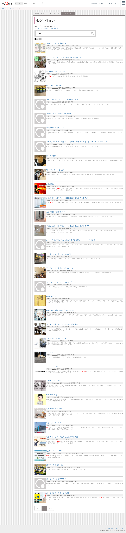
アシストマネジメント (58, 453)
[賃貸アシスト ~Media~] (40, 460)
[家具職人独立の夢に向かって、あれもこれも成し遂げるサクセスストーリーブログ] (40, 151)
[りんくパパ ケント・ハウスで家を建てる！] (40, 109)
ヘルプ (116, 528)
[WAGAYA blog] (40, 404)
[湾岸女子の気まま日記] (40, 474)
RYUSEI (54, 397)
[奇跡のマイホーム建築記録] (40, 53)
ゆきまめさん (55, 312)
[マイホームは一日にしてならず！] (40, 264)
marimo (54, 172)
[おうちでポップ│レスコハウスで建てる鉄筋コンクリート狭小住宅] (40, 250)
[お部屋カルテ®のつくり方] (40, 418)
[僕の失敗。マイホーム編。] (40, 81)
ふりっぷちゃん (56, 467)
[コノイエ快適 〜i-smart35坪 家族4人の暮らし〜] (40, 334)
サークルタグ (39, 13)
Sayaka (54, 284)
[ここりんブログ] (40, 376)
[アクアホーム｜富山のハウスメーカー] (40, 278)
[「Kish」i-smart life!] (40, 390)
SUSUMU (54, 144)
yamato (54, 341)
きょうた (54, 242)
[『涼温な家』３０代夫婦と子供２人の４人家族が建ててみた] (40, 235)
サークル (104, 528)
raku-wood (54, 355)
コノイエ (54, 327)
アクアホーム (55, 270)
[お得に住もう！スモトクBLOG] (40, 502)
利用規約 (111, 528)
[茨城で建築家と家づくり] (40, 137)
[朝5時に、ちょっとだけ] (40, 179)
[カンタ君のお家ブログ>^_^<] (40, 221)
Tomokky (54, 425)
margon (54, 74)
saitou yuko (55, 228)
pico (53, 298)
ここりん (54, 369)
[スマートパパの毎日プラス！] (40, 348)
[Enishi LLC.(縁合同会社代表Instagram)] (40, 320)
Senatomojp (55, 60)
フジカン (54, 214)
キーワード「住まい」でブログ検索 (46, 28)
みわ (53, 411)
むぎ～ (53, 439)
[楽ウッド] (40, 362)
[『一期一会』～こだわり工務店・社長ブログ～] (40, 67)
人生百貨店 (55, 186)
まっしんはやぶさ (56, 45)
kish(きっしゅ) (55, 383)
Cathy (53, 130)
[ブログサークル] (6, 3)
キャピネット (55, 116)
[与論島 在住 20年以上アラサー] (40, 123)
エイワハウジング (56, 481)
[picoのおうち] (40, 306)
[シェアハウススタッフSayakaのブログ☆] (40, 292)
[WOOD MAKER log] (40, 95)
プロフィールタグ (54, 13)
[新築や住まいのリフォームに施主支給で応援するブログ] (40, 207)
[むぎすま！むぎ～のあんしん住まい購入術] (40, 446)
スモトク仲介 (55, 495)
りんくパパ (55, 102)
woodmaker (55, 88)
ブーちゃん (55, 158)
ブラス (53, 200)
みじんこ (54, 256)
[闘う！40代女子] (40, 165)
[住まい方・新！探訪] (40, 432)
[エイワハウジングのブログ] (40, 488)
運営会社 (122, 528)
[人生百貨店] (40, 193)
